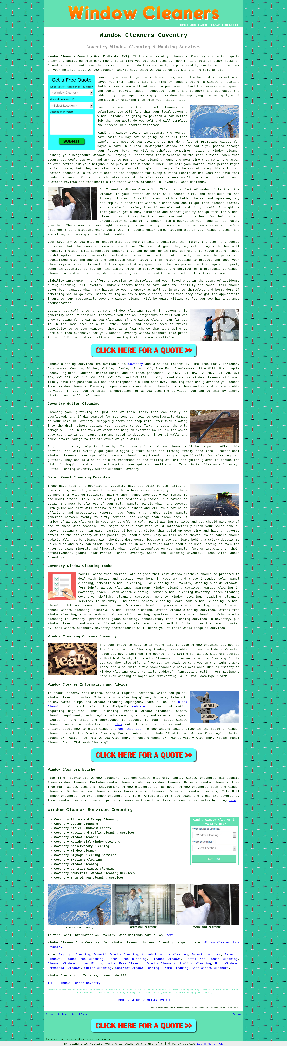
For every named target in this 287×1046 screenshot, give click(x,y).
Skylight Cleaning (74, 954)
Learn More (206, 1043)
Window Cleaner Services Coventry (90, 809)
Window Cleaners (161, 963)
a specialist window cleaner (146, 203)
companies (135, 173)
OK (221, 1043)
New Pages (63, 1014)
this (118, 724)
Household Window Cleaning (165, 954)
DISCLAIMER (231, 25)
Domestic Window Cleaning (116, 954)
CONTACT (215, 25)
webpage (138, 706)
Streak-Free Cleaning (128, 959)
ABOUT (203, 25)
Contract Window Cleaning (137, 968)
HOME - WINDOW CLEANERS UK (144, 1000)
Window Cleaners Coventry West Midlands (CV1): (89, 56)
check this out (128, 729)
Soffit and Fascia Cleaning (212, 959)
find (61, 778)
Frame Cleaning (175, 968)
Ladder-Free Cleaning (85, 959)
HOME (183, 25)
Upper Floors (91, 963)
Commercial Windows (64, 968)
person (222, 164)
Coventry (135, 364)
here (232, 800)
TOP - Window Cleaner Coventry (74, 983)
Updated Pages (79, 1014)
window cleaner (87, 242)
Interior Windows (206, 954)
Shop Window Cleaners (210, 968)
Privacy (237, 1014)
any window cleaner (144, 294)
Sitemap (50, 1014)
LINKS (193, 25)
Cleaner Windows (166, 959)
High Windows (226, 963)
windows (152, 56)
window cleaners (141, 182)
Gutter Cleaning (98, 968)
